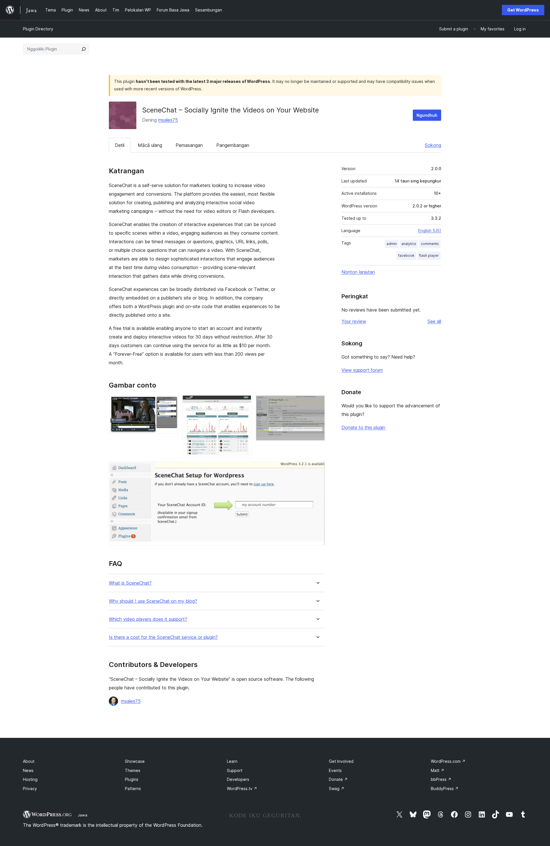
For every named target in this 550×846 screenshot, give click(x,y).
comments (430, 244)
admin (391, 244)
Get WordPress (523, 9)
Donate (338, 779)
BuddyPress (445, 788)
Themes (132, 770)
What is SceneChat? (130, 583)
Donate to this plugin (363, 427)
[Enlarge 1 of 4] (170, 403)
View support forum (362, 370)
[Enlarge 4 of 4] (317, 469)
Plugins (131, 779)
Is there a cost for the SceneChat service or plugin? (163, 637)
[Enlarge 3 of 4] (317, 403)
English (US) (429, 230)
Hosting (30, 779)
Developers (238, 779)
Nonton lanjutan (358, 272)
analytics (408, 244)
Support (234, 770)
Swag (336, 788)
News (28, 770)
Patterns (133, 788)
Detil (119, 145)
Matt (437, 770)
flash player (429, 255)
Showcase (135, 761)
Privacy (30, 788)
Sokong (433, 145)
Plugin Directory (38, 28)
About (28, 761)
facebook (406, 255)
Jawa (82, 815)
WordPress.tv (242, 788)
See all (434, 321)
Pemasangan (189, 145)
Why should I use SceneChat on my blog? (153, 601)
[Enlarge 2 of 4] (243, 403)
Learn (232, 761)
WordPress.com (448, 761)
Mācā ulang (150, 145)
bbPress (441, 779)
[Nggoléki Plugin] (83, 49)
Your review (353, 321)
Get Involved (341, 761)
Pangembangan (232, 145)
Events (335, 770)
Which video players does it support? (148, 619)
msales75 (168, 120)
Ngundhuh (427, 115)
